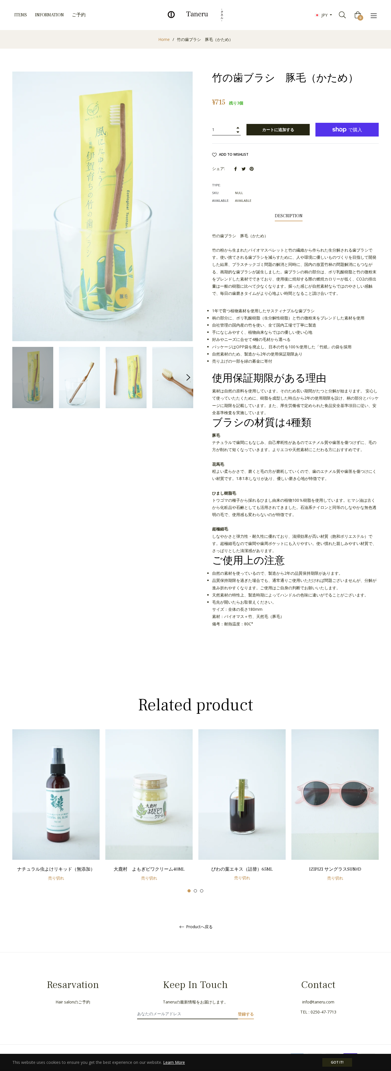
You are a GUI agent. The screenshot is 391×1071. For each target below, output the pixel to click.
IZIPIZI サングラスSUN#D (335, 869)
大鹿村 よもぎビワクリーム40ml (149, 869)
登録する (246, 1014)
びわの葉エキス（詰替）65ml (242, 869)
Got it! (337, 1062)
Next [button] (188, 377)
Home (164, 39)
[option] (55, 811)
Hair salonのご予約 (73, 1002)
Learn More (174, 1062)
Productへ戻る (199, 926)
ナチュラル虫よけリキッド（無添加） (56, 869)
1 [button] (189, 890)
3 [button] (201, 890)
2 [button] (195, 890)
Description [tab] (289, 216)
